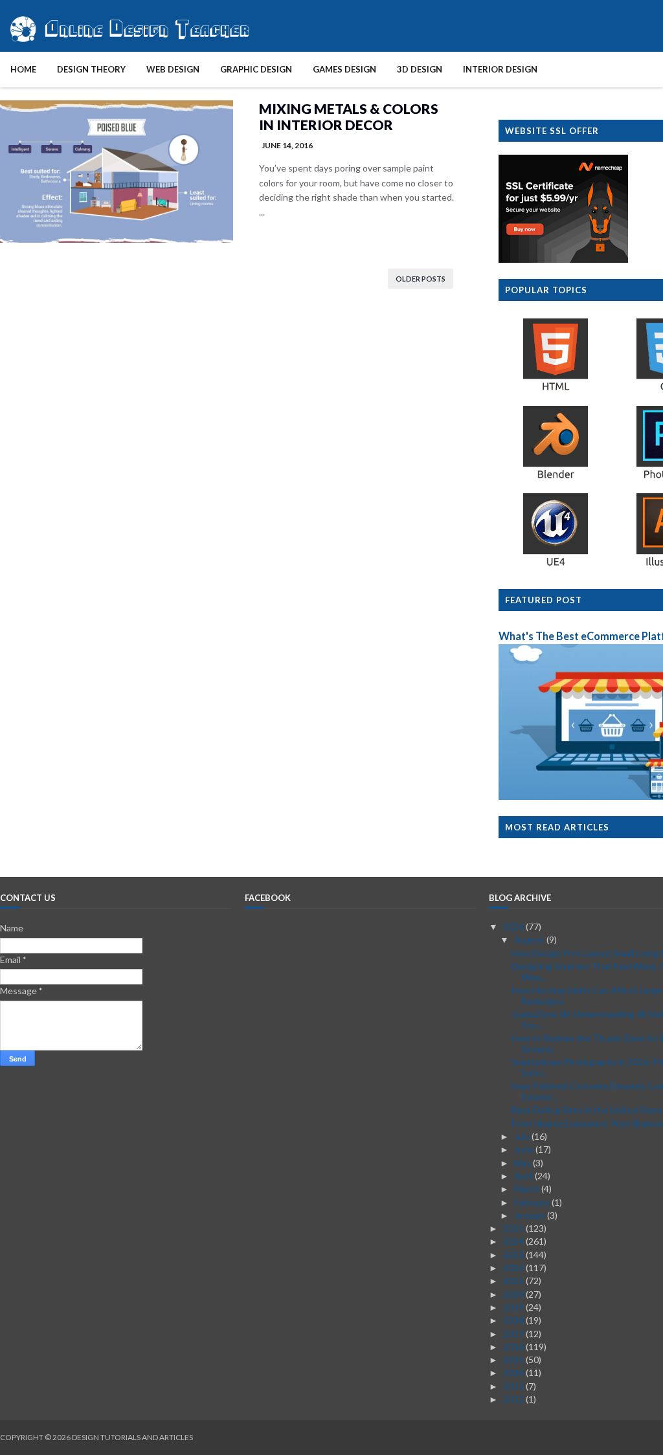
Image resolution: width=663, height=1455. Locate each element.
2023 (514, 1254)
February (533, 1202)
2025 (514, 1228)
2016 (514, 1346)
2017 (514, 1333)
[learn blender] (555, 477)
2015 (514, 1359)
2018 (514, 1320)
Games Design (344, 69)
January (530, 1215)
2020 (514, 1294)
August (530, 939)
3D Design (419, 69)
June (524, 1149)
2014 (514, 1372)
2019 (514, 1307)
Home (23, 69)
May (523, 1162)
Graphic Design (256, 69)
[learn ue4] (555, 565)
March (527, 1188)
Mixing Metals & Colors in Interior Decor (348, 116)
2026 (514, 926)
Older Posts (420, 278)
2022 (514, 1267)
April (524, 1175)
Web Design (172, 69)
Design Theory (91, 69)
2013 (514, 1386)
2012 (514, 1399)
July (523, 1136)
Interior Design (500, 69)
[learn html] (555, 389)
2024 (514, 1241)
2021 (514, 1280)
